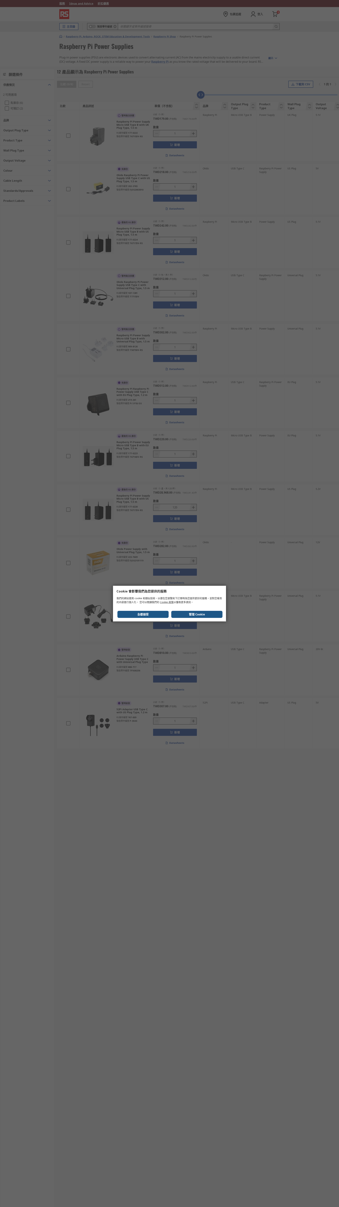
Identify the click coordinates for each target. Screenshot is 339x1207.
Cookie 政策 (167, 602)
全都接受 (143, 614)
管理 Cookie (197, 614)
